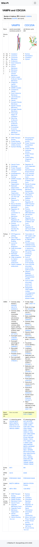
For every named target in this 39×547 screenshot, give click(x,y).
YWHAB (25, 462)
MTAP (25, 448)
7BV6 (14, 489)
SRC (28, 459)
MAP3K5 (29, 444)
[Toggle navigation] (35, 3)
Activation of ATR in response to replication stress (30, 248)
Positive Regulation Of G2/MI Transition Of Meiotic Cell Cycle (30, 219)
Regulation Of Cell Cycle (29, 525)
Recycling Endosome (14, 119)
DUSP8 (32, 434)
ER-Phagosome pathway (15, 235)
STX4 (14, 427)
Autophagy (14, 166)
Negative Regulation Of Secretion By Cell (16, 219)
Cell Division (28, 214)
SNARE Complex (16, 88)
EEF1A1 (25, 435)
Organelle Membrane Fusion (16, 505)
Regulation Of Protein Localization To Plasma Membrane (15, 212)
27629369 (28, 353)
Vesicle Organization (14, 514)
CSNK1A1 (26, 432)
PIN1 (24, 453)
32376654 (30, 309)
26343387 (14, 305)
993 (24, 468)
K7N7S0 (31, 483)
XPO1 (30, 460)
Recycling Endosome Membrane (14, 123)
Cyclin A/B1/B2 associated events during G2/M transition (29, 267)
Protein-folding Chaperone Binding (29, 159)
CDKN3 (29, 428)
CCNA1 (31, 423)
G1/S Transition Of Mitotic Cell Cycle (29, 175)
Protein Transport (16, 168)
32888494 (14, 339)
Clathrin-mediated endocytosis (16, 265)
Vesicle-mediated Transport (16, 170)
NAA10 (29, 448)
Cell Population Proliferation (29, 194)
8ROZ (28, 489)
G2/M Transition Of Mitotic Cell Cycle (29, 180)
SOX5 (25, 459)
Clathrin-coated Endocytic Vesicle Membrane (16, 79)
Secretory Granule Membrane (14, 73)
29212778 (14, 307)
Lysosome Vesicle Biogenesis (14, 244)
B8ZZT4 (11, 483)
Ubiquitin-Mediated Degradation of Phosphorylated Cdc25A (29, 275)
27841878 (28, 336)
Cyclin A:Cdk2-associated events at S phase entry (29, 283)
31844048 (28, 346)
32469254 (14, 309)
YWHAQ (25, 464)
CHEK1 (25, 430)
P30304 (25, 485)
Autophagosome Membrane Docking (16, 175)
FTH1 (25, 441)
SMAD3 (30, 457)
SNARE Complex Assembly (16, 179)
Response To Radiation (29, 197)
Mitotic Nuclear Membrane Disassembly (29, 189)
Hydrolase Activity (28, 151)
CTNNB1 (29, 414)
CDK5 (25, 428)
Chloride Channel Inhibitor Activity (16, 144)
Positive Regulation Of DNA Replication (30, 211)
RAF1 (25, 455)
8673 (10, 468)
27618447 (28, 400)
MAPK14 (26, 446)
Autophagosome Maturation (16, 206)
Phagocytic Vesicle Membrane (14, 84)
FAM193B (30, 437)
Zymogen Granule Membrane (16, 110)
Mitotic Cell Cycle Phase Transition (30, 518)
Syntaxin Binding (16, 147)
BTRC (30, 421)
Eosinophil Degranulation (15, 183)
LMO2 (25, 444)
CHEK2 (30, 430)
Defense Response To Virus (15, 200)
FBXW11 (26, 439)
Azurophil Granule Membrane (16, 103)
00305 (25, 473)
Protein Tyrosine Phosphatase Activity (30, 145)
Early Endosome (16, 63)
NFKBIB (30, 450)
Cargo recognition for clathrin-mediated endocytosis (16, 259)
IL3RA (30, 443)
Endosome (14, 61)
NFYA (25, 452)
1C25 (24, 489)
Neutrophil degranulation (15, 254)
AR (27, 421)
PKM (28, 453)
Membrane (14, 70)
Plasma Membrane (14, 67)
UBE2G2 (11, 428)
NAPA (11, 423)
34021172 (32, 303)
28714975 (14, 334)
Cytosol (13, 64)
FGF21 (31, 439)
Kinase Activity (29, 528)
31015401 (28, 364)
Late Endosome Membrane (15, 97)
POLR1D (32, 453)
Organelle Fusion (16, 508)
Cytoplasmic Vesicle (14, 90)
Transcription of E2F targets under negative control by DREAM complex (30, 237)
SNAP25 (11, 425)
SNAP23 (15, 423)
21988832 (28, 16)
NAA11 (25, 450)
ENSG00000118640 (15, 478)
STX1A (17, 425)
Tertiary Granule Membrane (15, 131)
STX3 (11, 427)
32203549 (32, 339)
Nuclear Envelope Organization (30, 185)
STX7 (18, 427)
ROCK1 (29, 455)
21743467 (14, 355)
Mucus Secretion (16, 204)
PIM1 (33, 452)
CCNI (24, 427)
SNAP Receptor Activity (15, 138)
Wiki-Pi (5, 3)
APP (24, 421)
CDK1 (28, 427)
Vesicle (13, 100)
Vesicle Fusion (15, 164)
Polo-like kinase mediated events (30, 244)
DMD (28, 434)
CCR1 (25, 414)
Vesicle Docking (15, 517)
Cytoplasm (14, 54)
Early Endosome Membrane (16, 94)
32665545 (28, 314)
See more (12, 519)
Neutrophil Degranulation (15, 187)
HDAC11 (29, 441)
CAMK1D (26, 423)
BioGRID (14, 18)
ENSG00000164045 (29, 478)
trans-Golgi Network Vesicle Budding (15, 239)
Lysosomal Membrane (14, 58)
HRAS (26, 443)
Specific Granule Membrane (16, 106)
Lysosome (14, 56)
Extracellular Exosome (14, 128)
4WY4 (11, 489)
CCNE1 (30, 425)
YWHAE (31, 462)
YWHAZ (31, 464)
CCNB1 (25, 425)
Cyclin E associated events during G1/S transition (29, 259)
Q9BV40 (16, 483)
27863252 (14, 337)
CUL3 (31, 432)
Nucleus (27, 54)
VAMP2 (17, 428)
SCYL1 (25, 457)
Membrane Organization (14, 511)
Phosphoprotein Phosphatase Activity (29, 139)
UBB (31, 459)
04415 (11, 473)
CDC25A (29, 25)
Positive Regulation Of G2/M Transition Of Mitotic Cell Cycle (29, 203)
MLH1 (16, 421)
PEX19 (29, 452)
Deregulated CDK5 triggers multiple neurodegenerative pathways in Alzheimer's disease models (30, 293)
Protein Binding (15, 141)
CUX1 (25, 434)
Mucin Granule (15, 134)
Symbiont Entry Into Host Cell (15, 195)
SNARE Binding (15, 499)
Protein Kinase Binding (29, 154)
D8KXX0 (25, 483)
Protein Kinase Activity (29, 521)
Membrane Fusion (16, 501)
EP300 (25, 437)
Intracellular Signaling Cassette (28, 501)
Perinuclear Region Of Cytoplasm (14, 114)
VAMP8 (15, 25)
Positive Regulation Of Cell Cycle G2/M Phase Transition (30, 227)
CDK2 (32, 427)
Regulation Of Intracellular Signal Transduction (29, 507)
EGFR (30, 435)
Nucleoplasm (29, 56)
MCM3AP (32, 446)
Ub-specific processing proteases (28, 253)
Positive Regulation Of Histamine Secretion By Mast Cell (15, 226)
